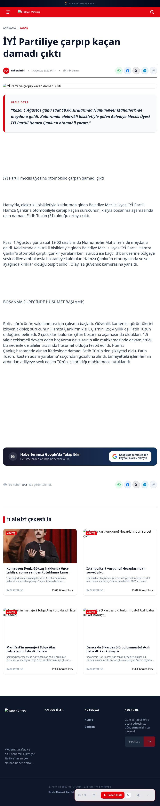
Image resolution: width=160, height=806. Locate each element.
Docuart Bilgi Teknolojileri (70, 791)
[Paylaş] (137, 795)
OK (149, 741)
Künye (89, 719)
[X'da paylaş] (136, 70)
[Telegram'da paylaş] (144, 70)
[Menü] (8, 12)
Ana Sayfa (9, 28)
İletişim (90, 726)
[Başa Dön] (148, 795)
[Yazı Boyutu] (94, 795)
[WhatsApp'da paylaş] (119, 70)
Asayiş (24, 28)
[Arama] (152, 12)
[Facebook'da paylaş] (127, 70)
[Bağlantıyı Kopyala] (153, 70)
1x (128, 795)
